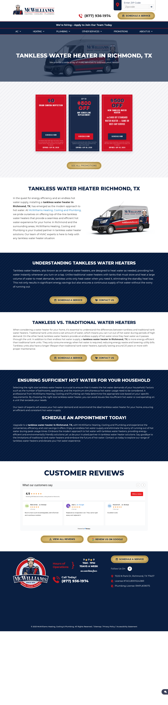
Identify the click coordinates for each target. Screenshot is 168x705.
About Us (145, 31)
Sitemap (97, 627)
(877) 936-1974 (97, 16)
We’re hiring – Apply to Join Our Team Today (84, 25)
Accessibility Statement (127, 627)
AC (16, 31)
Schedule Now (51, 135)
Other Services (90, 31)
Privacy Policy (109, 627)
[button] (136, 16)
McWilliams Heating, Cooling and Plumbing (55, 210)
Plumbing (61, 31)
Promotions (121, 31)
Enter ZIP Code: (132, 2)
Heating (37, 31)
